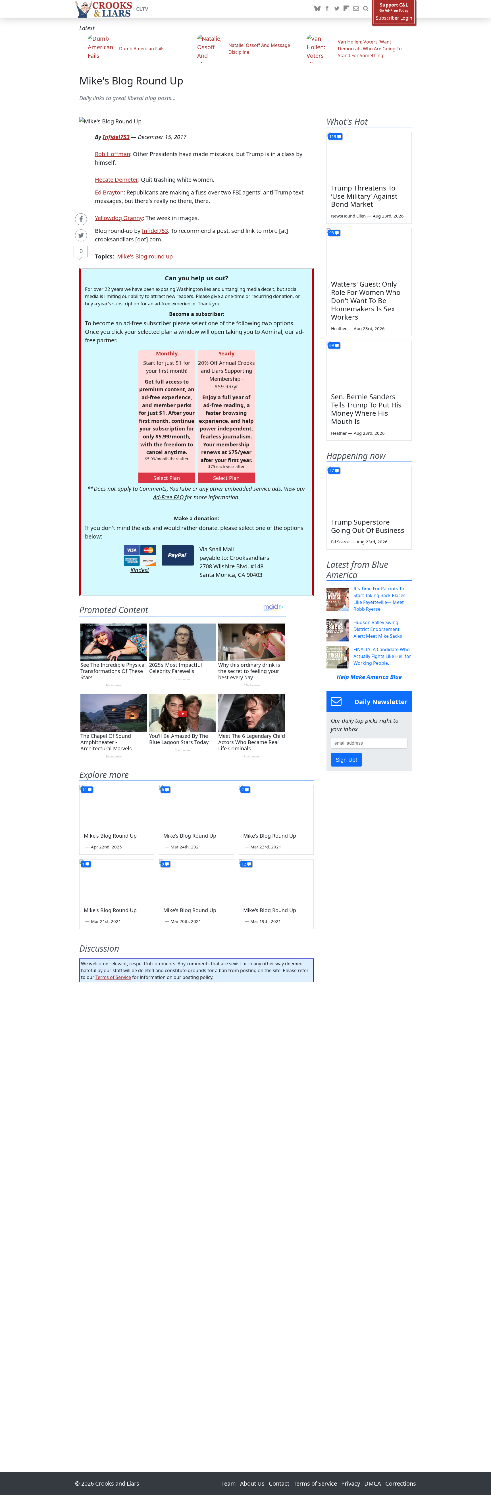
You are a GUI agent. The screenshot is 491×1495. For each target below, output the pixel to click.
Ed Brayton (109, 192)
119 (332, 136)
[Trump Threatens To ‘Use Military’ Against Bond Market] (369, 156)
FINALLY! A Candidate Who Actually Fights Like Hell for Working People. (382, 656)
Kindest (139, 570)
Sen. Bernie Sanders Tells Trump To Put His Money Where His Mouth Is (366, 409)
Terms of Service (113, 977)
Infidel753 (116, 137)
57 (331, 470)
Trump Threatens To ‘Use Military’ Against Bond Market (364, 196)
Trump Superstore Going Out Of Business (367, 526)
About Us (252, 1483)
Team (228, 1483)
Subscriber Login (394, 18)
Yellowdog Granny (119, 218)
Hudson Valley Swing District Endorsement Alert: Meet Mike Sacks (377, 629)
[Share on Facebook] (81, 219)
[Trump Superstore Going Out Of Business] (369, 490)
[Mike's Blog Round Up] (117, 806)
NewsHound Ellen (348, 216)
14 (84, 789)
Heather (339, 328)
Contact (279, 1483)
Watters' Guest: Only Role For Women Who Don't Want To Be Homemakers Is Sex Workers (366, 300)
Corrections (400, 1483)
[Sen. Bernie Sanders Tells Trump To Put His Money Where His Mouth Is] (369, 365)
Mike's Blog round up (145, 256)
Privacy (350, 1483)
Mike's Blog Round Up (131, 81)
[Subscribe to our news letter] (356, 9)
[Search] (365, 9)
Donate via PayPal (178, 555)
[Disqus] (196, 1211)
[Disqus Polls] (197, 1060)
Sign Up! (346, 760)
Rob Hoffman (112, 154)
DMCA (372, 1483)
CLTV (142, 8)
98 (331, 232)
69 (331, 345)
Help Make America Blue (369, 677)
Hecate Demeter (116, 179)
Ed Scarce (340, 541)
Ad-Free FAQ (168, 497)
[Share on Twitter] (81, 235)
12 (244, 864)
